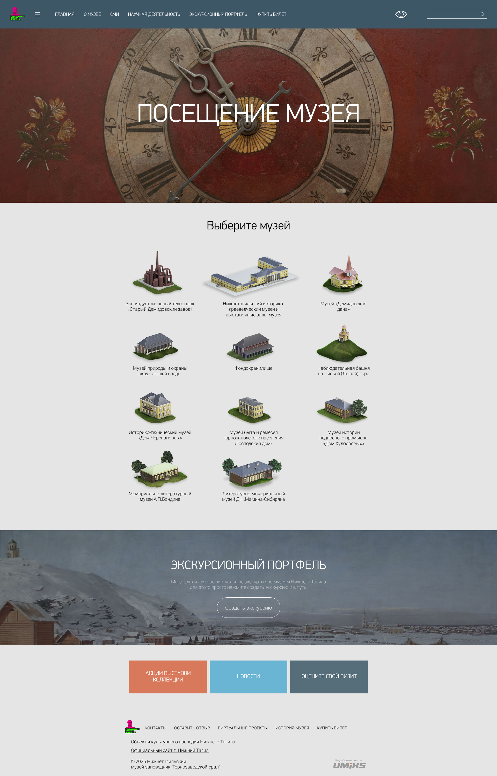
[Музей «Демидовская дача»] (342, 274)
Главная (65, 14)
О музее (92, 14)
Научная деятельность (154, 14)
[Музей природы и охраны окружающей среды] (155, 348)
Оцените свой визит (329, 677)
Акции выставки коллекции (168, 677)
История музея (292, 728)
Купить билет (271, 14)
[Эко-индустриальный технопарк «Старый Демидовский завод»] (157, 274)
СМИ (114, 14)
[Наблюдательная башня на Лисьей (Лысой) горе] (341, 343)
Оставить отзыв (192, 728)
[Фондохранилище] (250, 348)
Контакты (155, 728)
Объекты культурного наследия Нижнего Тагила (183, 741)
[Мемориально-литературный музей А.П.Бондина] (160, 470)
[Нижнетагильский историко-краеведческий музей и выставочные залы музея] (251, 278)
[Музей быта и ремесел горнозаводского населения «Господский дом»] (249, 411)
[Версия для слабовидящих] (401, 12)
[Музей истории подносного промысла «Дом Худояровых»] (342, 410)
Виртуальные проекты (243, 728)
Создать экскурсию (248, 608)
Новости (248, 677)
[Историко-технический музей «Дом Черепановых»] (155, 408)
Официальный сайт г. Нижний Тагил (170, 750)
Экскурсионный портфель (218, 14)
